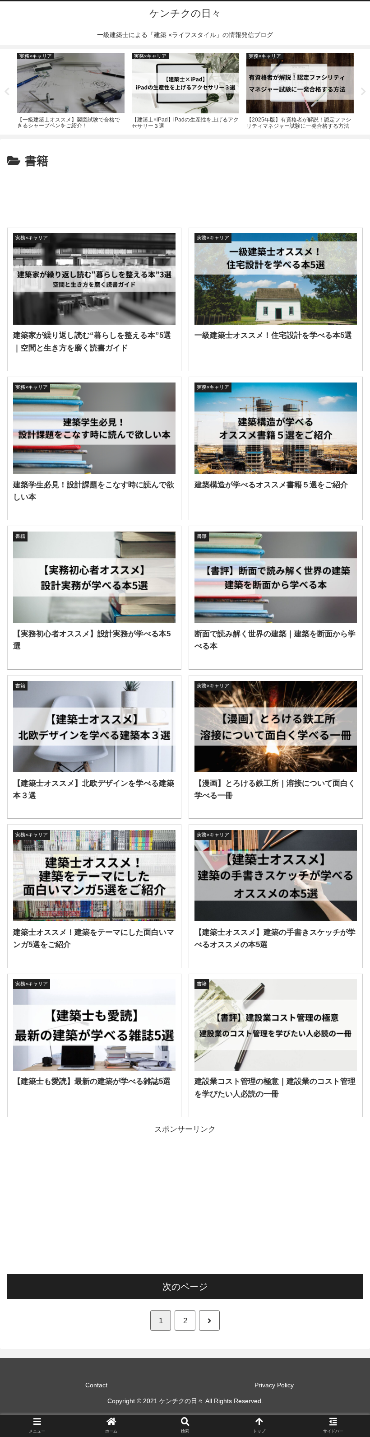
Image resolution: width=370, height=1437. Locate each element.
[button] (342, 995)
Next (363, 91)
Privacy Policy (274, 1385)
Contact (96, 1385)
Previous (6, 91)
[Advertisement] (185, 196)
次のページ (185, 1287)
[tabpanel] (71, 90)
